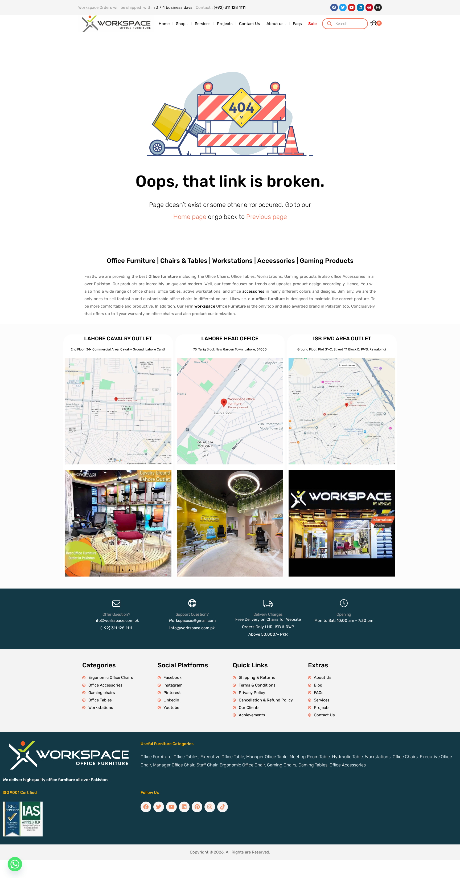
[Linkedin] (360, 7)
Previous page (266, 216)
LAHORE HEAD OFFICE (229, 338)
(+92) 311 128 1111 (229, 7)
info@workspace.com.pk (116, 620)
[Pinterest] (369, 7)
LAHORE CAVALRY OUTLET (118, 338)
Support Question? (192, 614)
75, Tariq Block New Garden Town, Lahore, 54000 (230, 349)
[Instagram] (378, 7)
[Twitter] (343, 7)
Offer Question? (116, 614)
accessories (253, 291)
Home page (189, 216)
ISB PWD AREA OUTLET (342, 338)
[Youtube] (351, 7)
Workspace (204, 306)
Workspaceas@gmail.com (192, 620)
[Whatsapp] (15, 864)
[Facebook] (334, 7)
